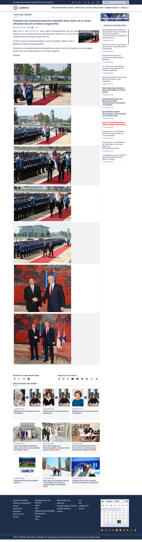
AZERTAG (34, 31)
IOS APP (81, 509)
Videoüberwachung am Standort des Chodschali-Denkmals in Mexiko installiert (114, 157)
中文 (98, 2)
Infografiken (40, 514)
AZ (73, 2)
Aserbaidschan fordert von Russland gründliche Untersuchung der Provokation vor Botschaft (113, 102)
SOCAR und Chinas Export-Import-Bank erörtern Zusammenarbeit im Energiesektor (114, 47)
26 (112, 521)
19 (112, 518)
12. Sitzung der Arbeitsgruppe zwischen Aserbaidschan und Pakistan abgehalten (113, 68)
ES (89, 2)
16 (127, 515)
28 (119, 521)
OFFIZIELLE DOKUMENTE (22, 503)
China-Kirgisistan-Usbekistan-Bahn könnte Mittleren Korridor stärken (113, 90)
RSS (80, 503)
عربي (93, 2)
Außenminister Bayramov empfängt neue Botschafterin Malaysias (113, 57)
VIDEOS (123, 8)
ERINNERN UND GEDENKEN (45, 511)
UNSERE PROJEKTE (112, 8)
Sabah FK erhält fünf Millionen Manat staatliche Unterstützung (114, 124)
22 (123, 518)
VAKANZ (60, 511)
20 (116, 518)
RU (76, 2)
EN (79, 2)
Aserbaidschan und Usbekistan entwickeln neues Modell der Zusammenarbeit (113, 133)
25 (108, 521)
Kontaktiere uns (63, 500)
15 (123, 515)
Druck (29, 27)
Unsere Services (63, 509)
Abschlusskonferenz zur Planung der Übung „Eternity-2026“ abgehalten (114, 79)
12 (112, 515)
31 (104, 525)
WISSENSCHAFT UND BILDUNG (42, 502)
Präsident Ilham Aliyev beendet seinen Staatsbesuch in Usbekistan (85, 482)
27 (116, 521)
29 (123, 521)
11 (108, 515)
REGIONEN (17, 511)
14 (119, 515)
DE (83, 2)
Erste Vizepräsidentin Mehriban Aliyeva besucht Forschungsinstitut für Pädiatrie (27, 448)
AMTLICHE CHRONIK (58, 8)
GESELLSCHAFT (98, 8)
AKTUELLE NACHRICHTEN (114, 25)
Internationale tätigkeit (67, 506)
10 (104, 515)
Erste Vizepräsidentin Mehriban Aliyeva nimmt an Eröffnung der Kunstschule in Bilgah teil (84, 448)
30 (127, 521)
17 (104, 518)
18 (108, 518)
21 (119, 518)
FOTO (37, 519)
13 (116, 515)
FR (85, 2)
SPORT (37, 506)
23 (127, 518)
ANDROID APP (84, 506)
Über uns (60, 503)
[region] (115, 96)
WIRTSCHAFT (80, 8)
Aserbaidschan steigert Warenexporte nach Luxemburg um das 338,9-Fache (114, 114)
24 (104, 521)
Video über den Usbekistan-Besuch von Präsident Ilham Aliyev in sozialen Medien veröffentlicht (56, 484)
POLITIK (70, 8)
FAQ (80, 500)
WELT (37, 508)
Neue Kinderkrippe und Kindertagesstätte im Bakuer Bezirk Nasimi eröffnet (56, 448)
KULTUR (89, 8)
